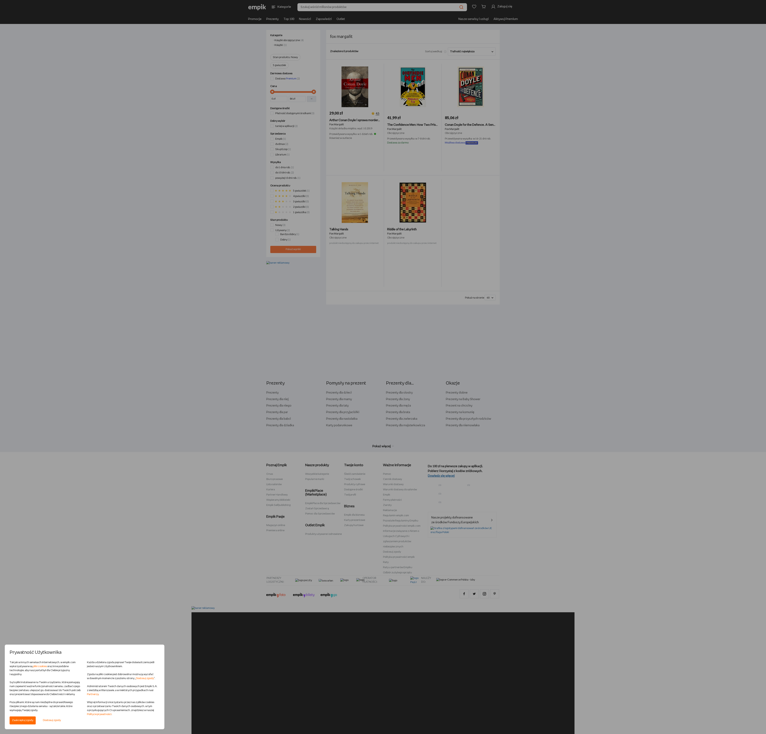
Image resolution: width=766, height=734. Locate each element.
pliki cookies (40, 666)
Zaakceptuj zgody (22, 720)
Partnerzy (93, 694)
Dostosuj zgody (52, 720)
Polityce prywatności (99, 714)
